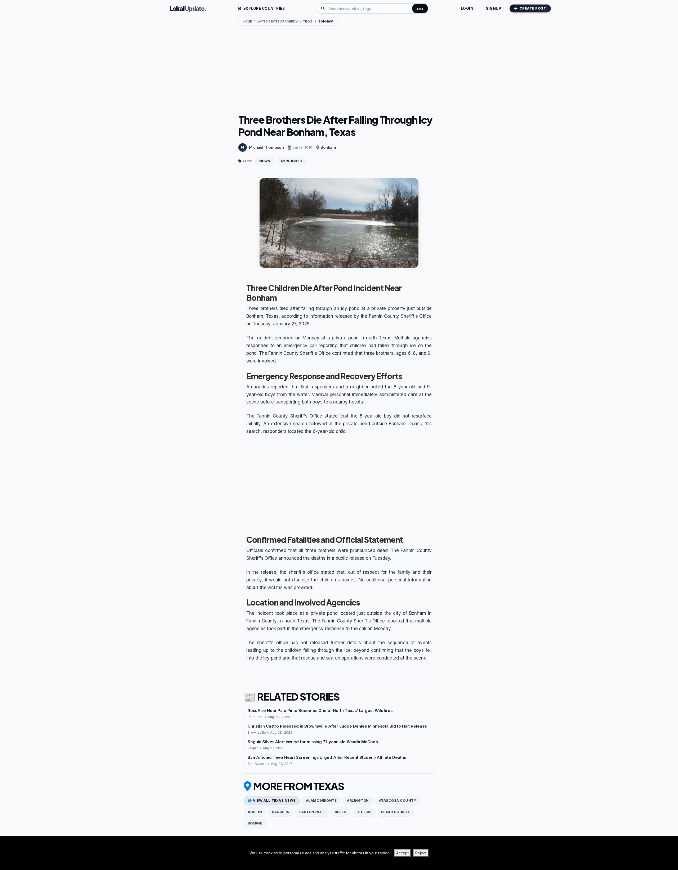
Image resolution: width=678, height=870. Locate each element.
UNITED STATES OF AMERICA (277, 21)
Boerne (255, 823)
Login (467, 8)
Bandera (280, 812)
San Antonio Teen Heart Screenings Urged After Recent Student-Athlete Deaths (327, 757)
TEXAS (308, 21)
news (264, 161)
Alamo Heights (321, 800)
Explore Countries (263, 8)
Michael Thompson (266, 147)
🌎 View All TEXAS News (272, 800)
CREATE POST (533, 8)
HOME (247, 21)
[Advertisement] (339, 70)
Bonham (328, 147)
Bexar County (395, 812)
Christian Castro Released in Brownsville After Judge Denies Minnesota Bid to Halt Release (337, 726)
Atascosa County (397, 800)
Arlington (358, 800)
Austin (255, 812)
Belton (363, 812)
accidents (291, 161)
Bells (340, 812)
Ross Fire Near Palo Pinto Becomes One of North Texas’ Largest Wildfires (320, 710)
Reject (420, 853)
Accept (402, 853)
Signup (493, 8)
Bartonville (312, 812)
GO (420, 8)
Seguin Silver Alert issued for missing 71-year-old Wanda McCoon (313, 741)
